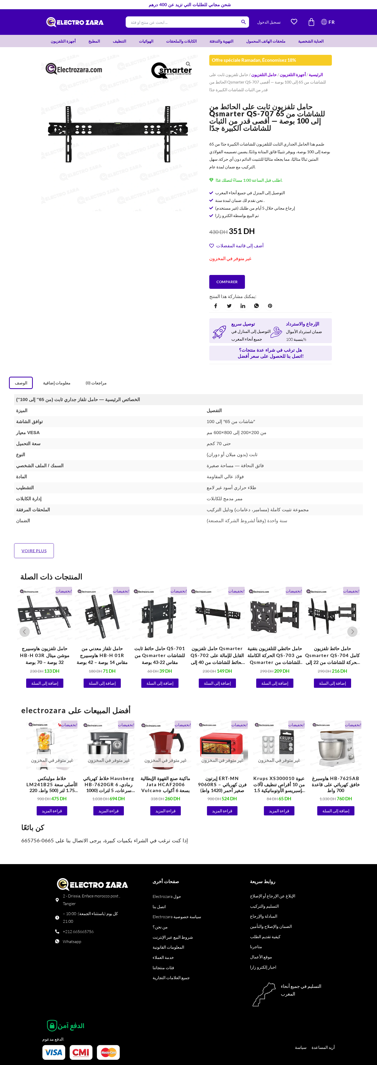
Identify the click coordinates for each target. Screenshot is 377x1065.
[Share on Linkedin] (243, 305)
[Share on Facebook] (216, 305)
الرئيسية (316, 74)
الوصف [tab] (21, 382)
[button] (188, 64)
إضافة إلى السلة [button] (44, 683)
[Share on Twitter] (229, 305)
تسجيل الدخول (269, 22)
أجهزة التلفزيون (63, 41)
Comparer (227, 282)
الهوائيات (146, 41)
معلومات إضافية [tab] (57, 382)
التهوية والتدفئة (221, 41)
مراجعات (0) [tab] (96, 382)
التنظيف (119, 41)
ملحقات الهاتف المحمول (265, 41)
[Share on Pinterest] (270, 305)
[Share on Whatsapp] (256, 305)
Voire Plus (34, 550)
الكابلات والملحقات (181, 41)
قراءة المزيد (52, 810)
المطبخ (94, 41)
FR (332, 22)
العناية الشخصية (311, 41)
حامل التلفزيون (264, 74)
